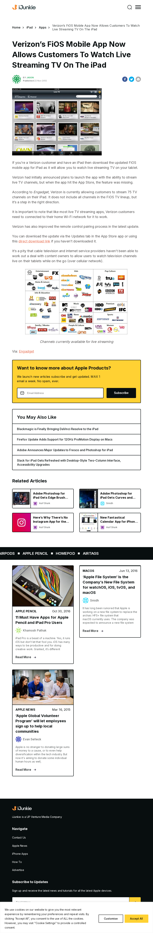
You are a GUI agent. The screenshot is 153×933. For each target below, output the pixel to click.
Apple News (19, 845)
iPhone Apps (20, 853)
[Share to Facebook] (124, 79)
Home (16, 27)
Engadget (26, 351)
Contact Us (19, 837)
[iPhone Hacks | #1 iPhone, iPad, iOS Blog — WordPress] (24, 7)
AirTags (81, 553)
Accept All (136, 918)
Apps (42, 27)
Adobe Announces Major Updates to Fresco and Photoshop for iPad (65, 450)
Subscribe (121, 392)
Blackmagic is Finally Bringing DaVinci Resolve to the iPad (57, 429)
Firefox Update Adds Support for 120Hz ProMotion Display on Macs (64, 439)
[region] (76, 917)
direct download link (34, 241)
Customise (111, 918)
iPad (29, 27)
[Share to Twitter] (131, 79)
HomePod (55, 553)
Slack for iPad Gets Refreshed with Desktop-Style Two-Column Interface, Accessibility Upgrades (69, 462)
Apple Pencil (25, 553)
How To (17, 861)
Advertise (18, 870)
